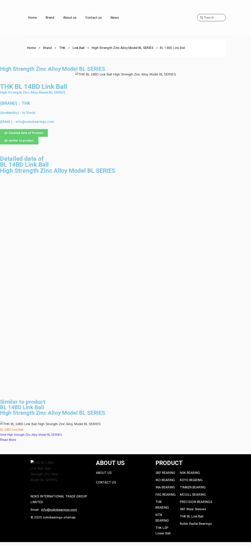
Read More (8, 440)
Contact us (93, 17)
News (115, 17)
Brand (50, 17)
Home (32, 17)
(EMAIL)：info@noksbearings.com (27, 122)
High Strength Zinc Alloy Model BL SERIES (32, 92)
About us (69, 17)
